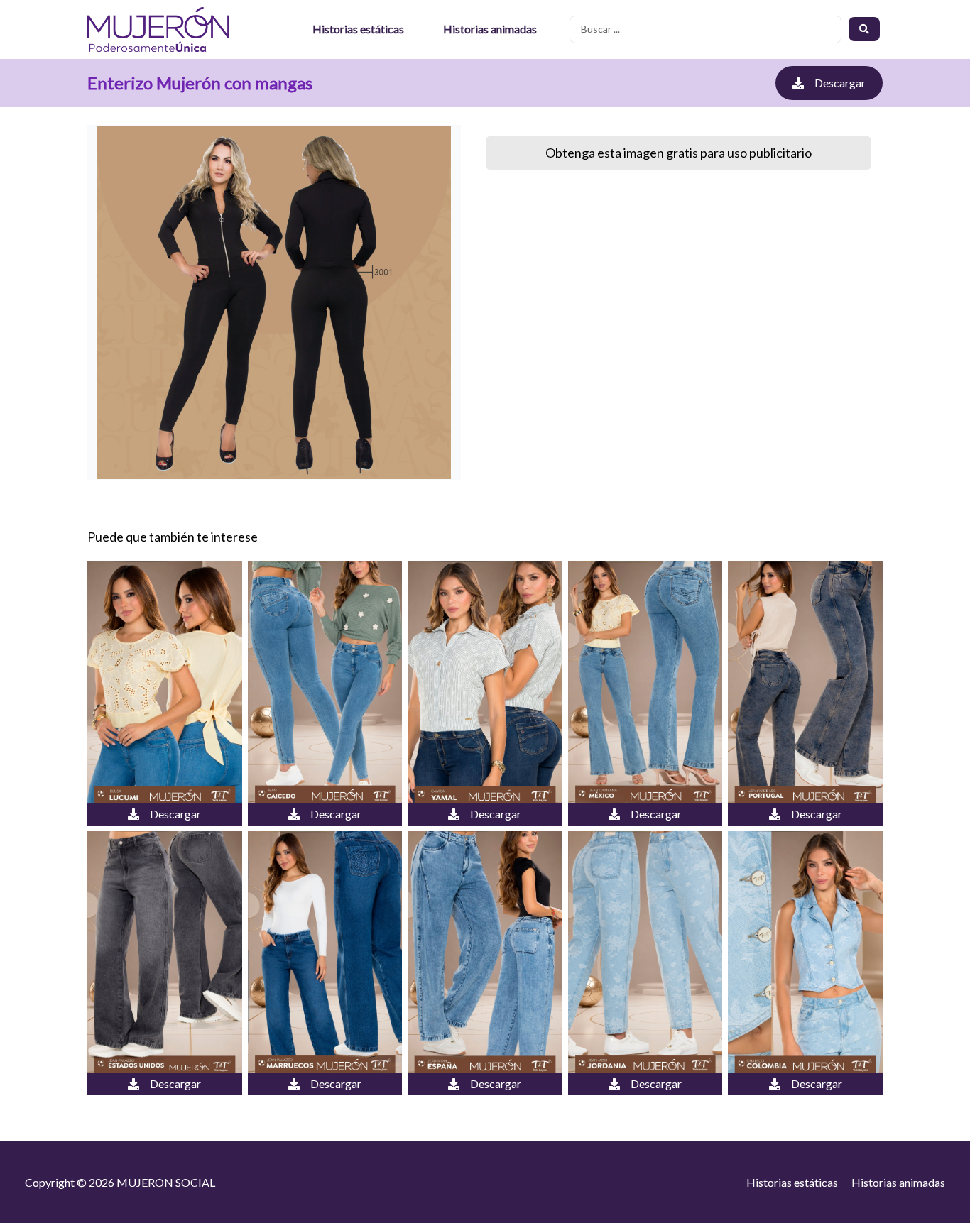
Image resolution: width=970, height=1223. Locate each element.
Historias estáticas (358, 28)
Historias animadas (490, 28)
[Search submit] (864, 29)
